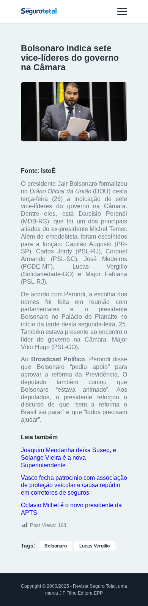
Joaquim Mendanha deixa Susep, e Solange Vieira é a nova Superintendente (68, 457)
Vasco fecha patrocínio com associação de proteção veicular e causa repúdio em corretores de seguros (74, 485)
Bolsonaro (55, 546)
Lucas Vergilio (94, 546)
